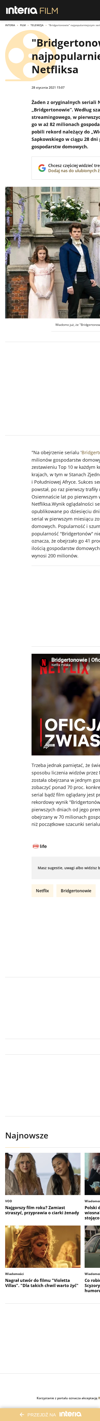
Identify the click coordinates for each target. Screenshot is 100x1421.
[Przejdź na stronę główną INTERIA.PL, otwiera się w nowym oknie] (22, 10)
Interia (10, 25)
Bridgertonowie (76, 891)
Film (23, 25)
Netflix (42, 891)
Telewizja (37, 25)
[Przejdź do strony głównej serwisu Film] (49, 10)
